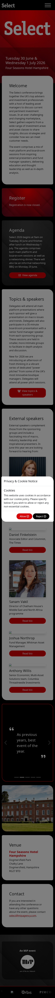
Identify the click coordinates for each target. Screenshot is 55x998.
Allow (23, 516)
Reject (40, 516)
